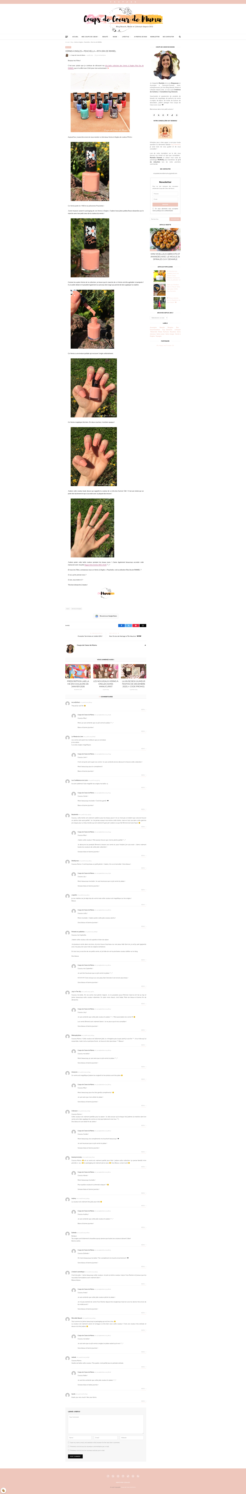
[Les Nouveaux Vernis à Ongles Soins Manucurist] (105, 671)
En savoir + (33, 1476)
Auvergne (153, 327)
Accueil (75, 37)
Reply (143, 709)
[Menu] (66, 37)
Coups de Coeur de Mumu (78, 55)
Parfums (166, 332)
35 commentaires (101, 55)
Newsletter (155, 37)
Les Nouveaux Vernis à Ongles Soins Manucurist (105, 684)
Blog (72, 42)
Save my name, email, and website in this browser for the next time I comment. (95, 1442)
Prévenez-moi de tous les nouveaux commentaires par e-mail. (89, 1446)
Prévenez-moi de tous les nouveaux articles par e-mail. (87, 1450)
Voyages (158, 336)
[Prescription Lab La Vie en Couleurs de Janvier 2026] (78, 671)
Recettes (173, 332)
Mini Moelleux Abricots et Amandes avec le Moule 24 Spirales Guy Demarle (165, 256)
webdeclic (23, 1484)
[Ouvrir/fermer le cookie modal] (3, 1490)
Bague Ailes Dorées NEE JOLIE (95, 565)
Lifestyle (125, 37)
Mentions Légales (123, 1482)
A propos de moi (140, 37)
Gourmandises (155, 330)
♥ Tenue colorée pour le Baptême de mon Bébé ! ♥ (173, 300)
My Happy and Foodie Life (165, 345)
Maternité (153, 332)
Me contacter (168, 37)
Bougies (170, 327)
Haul (67, 608)
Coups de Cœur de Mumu (128, 1487)
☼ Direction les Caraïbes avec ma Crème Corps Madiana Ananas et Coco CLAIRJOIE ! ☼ (174, 275)
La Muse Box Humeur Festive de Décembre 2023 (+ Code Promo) (133, 684)
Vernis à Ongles (76, 608)
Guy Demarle (175, 144)
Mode (115, 37)
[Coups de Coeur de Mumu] (123, 19)
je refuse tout (21, 1476)
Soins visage (169, 334)
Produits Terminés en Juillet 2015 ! (90, 636)
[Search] (180, 37)
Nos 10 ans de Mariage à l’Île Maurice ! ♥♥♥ (125, 636)
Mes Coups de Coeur (90, 37)
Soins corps (161, 334)
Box (178, 327)
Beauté (105, 37)
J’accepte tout (9, 1476)
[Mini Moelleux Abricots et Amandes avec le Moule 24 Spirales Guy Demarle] (165, 239)
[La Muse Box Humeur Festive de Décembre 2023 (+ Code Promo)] (133, 671)
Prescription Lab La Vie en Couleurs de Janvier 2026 (78, 684)
